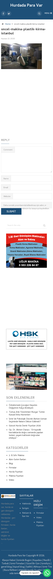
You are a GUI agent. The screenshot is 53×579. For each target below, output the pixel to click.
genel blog (6, 566)
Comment (8, 149)
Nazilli (46, 560)
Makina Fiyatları (16, 476)
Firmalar (13, 468)
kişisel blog (18, 566)
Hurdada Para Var (26, 5)
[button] (47, 573)
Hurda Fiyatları (16, 472)
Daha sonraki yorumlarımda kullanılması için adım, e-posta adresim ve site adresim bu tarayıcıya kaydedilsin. (26, 206)
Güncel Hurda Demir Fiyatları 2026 (25, 426)
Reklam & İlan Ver (26, 514)
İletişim (25, 508)
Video (11, 480)
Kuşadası (37, 560)
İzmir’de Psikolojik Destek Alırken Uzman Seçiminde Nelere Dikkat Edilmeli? (28, 420)
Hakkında (26, 504)
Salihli (29, 566)
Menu (47, 13)
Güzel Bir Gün (33, 563)
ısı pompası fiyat (34, 573)
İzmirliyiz (45, 563)
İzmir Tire (47, 566)
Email (6, 187)
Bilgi (11, 464)
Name (6, 178)
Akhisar (37, 566)
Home (8, 24)
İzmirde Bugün (24, 560)
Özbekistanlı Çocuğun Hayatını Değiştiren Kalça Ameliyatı (23, 407)
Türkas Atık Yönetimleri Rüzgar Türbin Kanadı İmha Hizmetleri (27, 413)
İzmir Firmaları (17, 563)
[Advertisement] (26, 103)
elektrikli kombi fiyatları (30, 570)
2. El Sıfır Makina (16, 455)
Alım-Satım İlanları (17, 459)
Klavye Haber (8, 560)
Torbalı (5, 563)
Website (7, 196)
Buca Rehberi (10, 570)
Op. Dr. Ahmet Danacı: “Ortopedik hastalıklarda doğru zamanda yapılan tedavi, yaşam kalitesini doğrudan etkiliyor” (26, 434)
